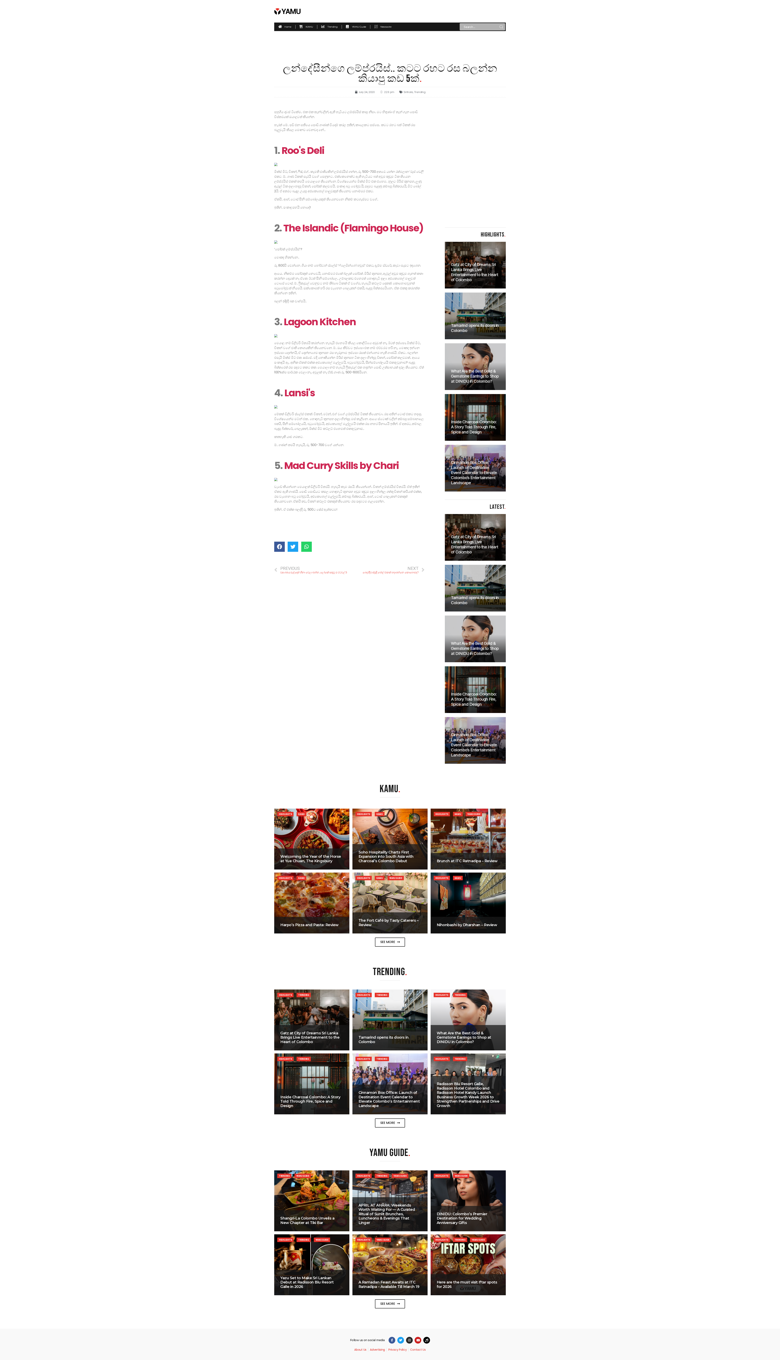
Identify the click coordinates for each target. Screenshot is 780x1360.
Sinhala (408, 92)
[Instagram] (409, 1340)
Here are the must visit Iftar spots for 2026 (467, 1284)
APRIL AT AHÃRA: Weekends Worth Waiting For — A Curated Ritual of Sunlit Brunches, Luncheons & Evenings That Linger (387, 1214)
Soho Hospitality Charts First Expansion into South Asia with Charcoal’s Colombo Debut (386, 856)
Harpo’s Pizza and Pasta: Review (309, 925)
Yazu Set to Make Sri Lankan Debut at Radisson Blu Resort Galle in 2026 (307, 1282)
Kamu (301, 814)
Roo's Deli (303, 150)
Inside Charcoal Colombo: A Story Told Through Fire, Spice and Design (310, 1101)
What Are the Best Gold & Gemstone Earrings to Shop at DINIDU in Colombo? (464, 1037)
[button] (390, 942)
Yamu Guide (473, 814)
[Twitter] (400, 1340)
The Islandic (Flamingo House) (353, 228)
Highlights (285, 814)
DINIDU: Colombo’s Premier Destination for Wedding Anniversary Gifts (462, 1218)
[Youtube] (418, 1340)
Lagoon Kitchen (320, 322)
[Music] (426, 1340)
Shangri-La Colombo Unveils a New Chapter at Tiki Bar (307, 1220)
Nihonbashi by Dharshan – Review (467, 925)
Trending (420, 92)
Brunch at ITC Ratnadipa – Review (467, 861)
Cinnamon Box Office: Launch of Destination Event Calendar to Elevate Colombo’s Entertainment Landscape (389, 1099)
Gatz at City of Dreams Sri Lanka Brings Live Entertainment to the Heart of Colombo (309, 1037)
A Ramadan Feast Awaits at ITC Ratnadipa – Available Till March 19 (389, 1284)
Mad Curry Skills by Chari (341, 465)
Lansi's (299, 393)
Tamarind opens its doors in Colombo (384, 1039)
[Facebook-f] (392, 1340)
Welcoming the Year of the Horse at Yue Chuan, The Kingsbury (310, 858)
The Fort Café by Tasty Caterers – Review (389, 922)
